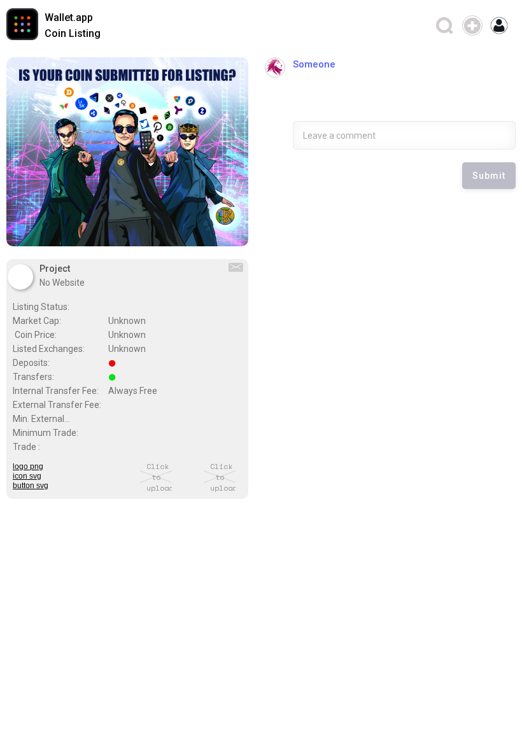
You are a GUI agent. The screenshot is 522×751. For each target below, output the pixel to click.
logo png (28, 467)
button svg (30, 486)
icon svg (27, 476)
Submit (488, 176)
